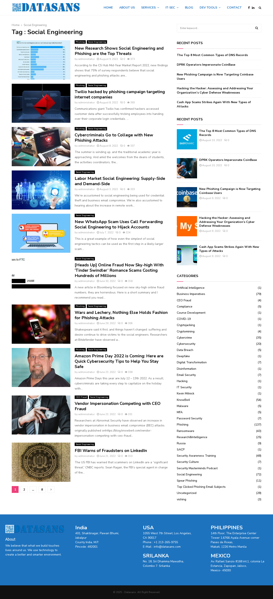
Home (108, 8)
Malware (182, 406)
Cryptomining (186, 331)
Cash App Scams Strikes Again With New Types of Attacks (229, 249)
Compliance (184, 307)
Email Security (186, 375)
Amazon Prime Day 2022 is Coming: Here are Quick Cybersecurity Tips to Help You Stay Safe (119, 361)
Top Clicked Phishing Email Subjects (201, 487)
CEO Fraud (81, 397)
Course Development (191, 313)
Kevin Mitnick (185, 393)
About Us (127, 8)
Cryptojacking (186, 325)
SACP (181, 449)
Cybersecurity (186, 344)
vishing (181, 499)
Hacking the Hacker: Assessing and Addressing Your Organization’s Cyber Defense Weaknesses (215, 90)
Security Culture (188, 462)
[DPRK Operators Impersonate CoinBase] (187, 168)
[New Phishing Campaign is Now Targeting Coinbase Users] (187, 197)
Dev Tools (208, 8)
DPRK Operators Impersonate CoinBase (206, 65)
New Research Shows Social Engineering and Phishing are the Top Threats (119, 50)
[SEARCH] (256, 28)
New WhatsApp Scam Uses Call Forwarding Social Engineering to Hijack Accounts (119, 224)
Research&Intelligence (192, 437)
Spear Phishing (187, 481)
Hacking (182, 381)
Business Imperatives (191, 294)
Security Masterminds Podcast (197, 468)
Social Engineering (97, 41)
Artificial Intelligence (191, 288)
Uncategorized (186, 493)
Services (148, 8)
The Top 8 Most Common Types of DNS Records (212, 55)
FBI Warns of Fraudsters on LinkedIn (111, 450)
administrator (86, 59)
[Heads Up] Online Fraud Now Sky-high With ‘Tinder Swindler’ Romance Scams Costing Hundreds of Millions (119, 270)
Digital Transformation (192, 362)
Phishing (80, 41)
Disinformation (186, 369)
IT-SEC (170, 8)
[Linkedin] (254, 7)
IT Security (184, 387)
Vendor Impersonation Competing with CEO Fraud (118, 406)
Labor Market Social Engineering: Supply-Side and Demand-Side (120, 181)
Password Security (189, 418)
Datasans (130, 592)
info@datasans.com (167, 547)
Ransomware (185, 431)
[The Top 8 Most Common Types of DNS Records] (187, 139)
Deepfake (183, 356)
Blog (189, 8)
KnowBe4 (183, 400)
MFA (180, 412)
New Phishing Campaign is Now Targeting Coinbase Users (229, 191)
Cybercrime (184, 338)
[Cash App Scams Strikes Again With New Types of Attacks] (187, 255)
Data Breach (185, 350)
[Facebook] (250, 7)
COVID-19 (184, 319)
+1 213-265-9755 (166, 542)
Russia (181, 443)
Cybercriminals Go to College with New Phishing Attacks (114, 137)
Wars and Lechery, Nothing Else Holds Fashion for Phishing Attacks (121, 315)
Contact (234, 8)
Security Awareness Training (196, 456)
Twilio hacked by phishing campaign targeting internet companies (120, 94)
